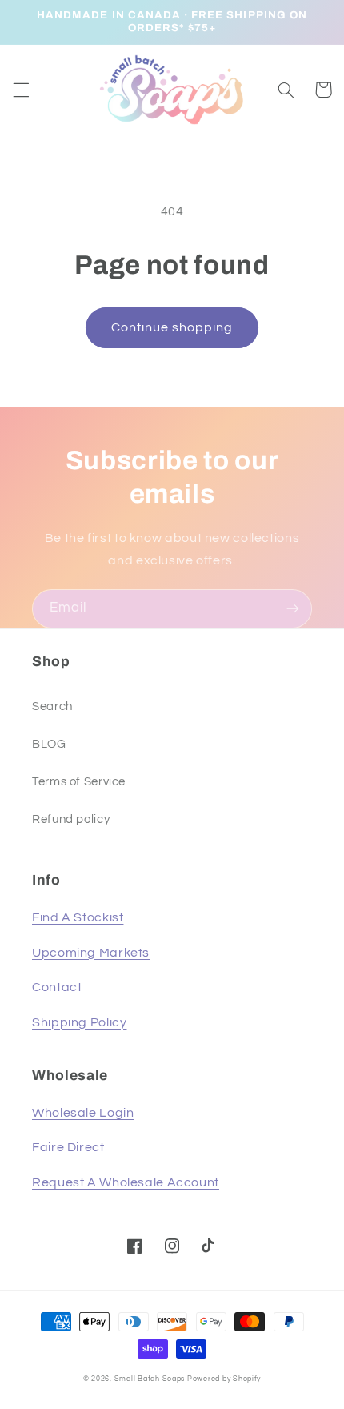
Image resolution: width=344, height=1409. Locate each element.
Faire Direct (68, 1147)
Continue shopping (172, 327)
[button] (20, 89)
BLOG (49, 744)
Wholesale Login (83, 1112)
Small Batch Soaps (150, 1379)
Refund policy (71, 819)
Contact (57, 987)
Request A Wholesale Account (125, 1182)
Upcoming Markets (91, 952)
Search (52, 706)
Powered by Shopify (224, 1379)
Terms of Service (79, 782)
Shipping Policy (79, 1022)
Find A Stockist (77, 917)
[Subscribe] (292, 608)
